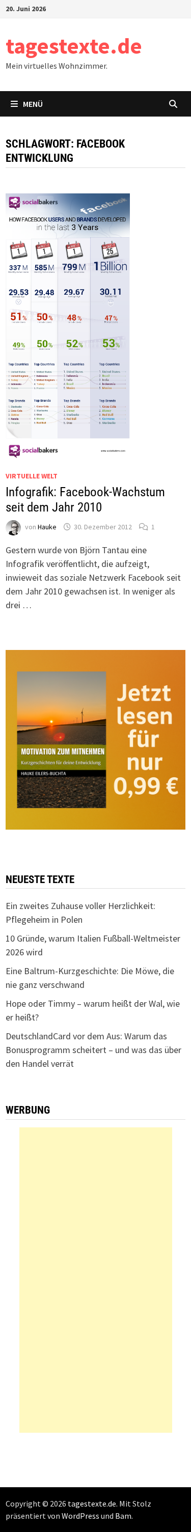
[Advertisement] (95, 1280)
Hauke (47, 526)
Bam (123, 1516)
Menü (33, 104)
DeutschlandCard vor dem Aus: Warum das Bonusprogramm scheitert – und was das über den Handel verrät (93, 1049)
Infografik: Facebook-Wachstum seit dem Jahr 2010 (85, 500)
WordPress (80, 1516)
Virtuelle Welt (32, 475)
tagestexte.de (74, 46)
